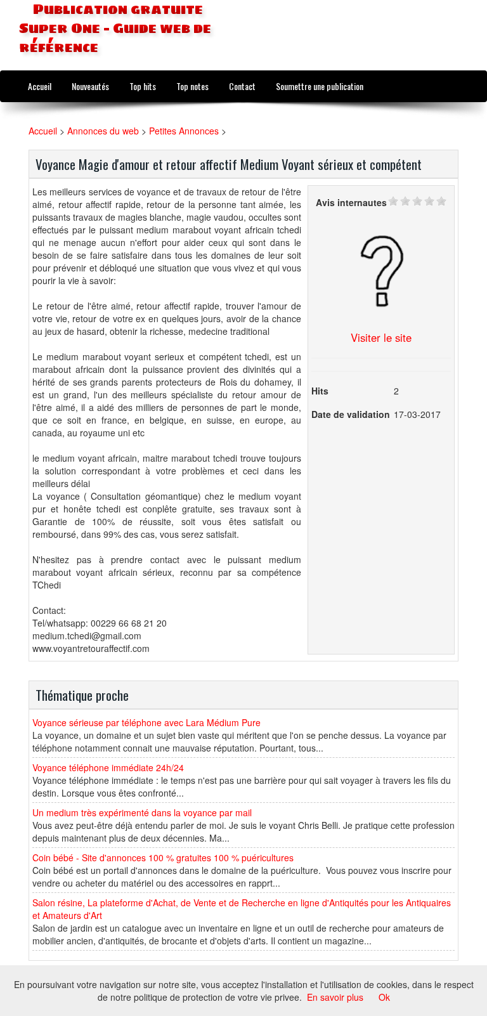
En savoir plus (335, 997)
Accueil (39, 86)
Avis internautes (351, 202)
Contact (242, 86)
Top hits (142, 86)
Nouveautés (90, 86)
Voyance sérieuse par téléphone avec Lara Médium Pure (146, 722)
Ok (384, 997)
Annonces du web (103, 130)
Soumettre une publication (319, 86)
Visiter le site (381, 337)
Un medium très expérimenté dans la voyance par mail (142, 812)
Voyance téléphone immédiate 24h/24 (108, 767)
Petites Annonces (184, 130)
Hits (319, 390)
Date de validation (350, 414)
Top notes (192, 86)
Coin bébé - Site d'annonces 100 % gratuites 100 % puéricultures (163, 857)
